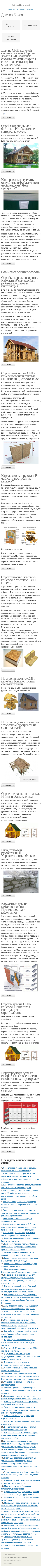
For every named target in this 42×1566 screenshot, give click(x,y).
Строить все (21, 4)
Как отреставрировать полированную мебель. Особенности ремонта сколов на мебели (19, 1204)
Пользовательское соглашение (18, 1557)
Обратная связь (8, 1563)
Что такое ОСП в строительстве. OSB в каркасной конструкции (19, 1349)
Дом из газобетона (11, 37)
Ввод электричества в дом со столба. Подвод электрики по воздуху (18, 1428)
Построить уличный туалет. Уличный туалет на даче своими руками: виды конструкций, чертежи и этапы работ (18, 1289)
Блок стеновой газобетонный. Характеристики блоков (18, 852)
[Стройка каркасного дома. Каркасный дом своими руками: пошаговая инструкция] (21, 349)
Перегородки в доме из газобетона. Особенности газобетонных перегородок (20, 1075)
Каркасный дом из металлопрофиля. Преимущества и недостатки (14, 908)
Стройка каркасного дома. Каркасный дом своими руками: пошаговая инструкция (19, 281)
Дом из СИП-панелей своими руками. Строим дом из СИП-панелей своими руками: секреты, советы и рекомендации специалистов (19, 57)
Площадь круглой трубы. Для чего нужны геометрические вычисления (20, 1481)
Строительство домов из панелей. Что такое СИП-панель (19, 579)
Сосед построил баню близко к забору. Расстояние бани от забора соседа (19, 1169)
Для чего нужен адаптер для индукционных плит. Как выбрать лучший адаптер (21, 1186)
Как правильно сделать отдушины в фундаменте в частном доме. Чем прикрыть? (20, 183)
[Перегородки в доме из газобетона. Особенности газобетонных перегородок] (21, 1114)
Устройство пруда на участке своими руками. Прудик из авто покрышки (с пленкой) (21, 1397)
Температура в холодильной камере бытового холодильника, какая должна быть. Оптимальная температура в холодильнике (20, 1376)
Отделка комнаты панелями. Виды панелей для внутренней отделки (17, 1253)
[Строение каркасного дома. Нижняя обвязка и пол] (21, 831)
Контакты (6, 1557)
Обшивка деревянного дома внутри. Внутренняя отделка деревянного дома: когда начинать (21, 1390)
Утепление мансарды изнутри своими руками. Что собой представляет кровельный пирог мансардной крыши (20, 1520)
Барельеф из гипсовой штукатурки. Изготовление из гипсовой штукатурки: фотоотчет (18, 1342)
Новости (21, 9)
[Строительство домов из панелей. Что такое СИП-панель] (21, 658)
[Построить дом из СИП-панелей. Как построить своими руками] (21, 702)
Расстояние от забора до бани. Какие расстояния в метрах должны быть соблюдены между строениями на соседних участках (20, 1177)
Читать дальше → (8, 117)
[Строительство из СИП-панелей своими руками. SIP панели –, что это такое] (21, 452)
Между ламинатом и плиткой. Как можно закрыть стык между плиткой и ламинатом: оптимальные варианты (20, 1505)
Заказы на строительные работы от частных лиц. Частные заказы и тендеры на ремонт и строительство (20, 1410)
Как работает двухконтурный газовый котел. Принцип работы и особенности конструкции (19, 1334)
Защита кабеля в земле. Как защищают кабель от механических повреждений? (19, 1307)
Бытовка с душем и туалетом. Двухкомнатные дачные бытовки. (15, 1363)
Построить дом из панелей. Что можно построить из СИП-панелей (20, 724)
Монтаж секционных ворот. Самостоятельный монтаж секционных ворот (20, 1270)
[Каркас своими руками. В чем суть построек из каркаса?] (21, 536)
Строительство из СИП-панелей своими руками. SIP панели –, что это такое (20, 375)
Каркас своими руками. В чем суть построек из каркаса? (19, 478)
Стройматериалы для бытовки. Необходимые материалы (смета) (18, 128)
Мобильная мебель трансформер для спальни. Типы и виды (19, 1265)
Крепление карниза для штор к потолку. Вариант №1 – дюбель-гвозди (19, 1259)
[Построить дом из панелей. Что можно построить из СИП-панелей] (21, 769)
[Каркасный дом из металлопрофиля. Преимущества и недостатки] (21, 978)
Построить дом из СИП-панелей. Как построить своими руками (18, 681)
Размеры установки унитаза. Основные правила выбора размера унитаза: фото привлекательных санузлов (19, 1246)
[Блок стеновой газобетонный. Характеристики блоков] (21, 882)
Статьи (30, 9)
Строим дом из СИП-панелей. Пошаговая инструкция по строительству (16, 1008)
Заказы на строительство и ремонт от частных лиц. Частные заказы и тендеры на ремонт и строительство (20, 1213)
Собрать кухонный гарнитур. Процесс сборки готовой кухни (19, 1369)
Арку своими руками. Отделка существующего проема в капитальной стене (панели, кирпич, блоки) (20, 1356)
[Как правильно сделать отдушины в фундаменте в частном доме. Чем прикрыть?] (21, 200)
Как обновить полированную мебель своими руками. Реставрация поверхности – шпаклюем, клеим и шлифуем (20, 1452)
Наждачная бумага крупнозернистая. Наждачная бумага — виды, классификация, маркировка (20, 1314)
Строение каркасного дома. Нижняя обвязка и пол (20, 795)
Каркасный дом (30, 25)
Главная (11, 9)
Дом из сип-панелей (11, 25)
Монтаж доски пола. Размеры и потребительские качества (16, 1487)
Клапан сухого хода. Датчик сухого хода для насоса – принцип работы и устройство (20, 1512)
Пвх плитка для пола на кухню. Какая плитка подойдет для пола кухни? (18, 1234)
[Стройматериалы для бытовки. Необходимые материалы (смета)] (21, 155)
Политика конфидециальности (12, 1560)
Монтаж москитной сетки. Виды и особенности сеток (16, 1220)
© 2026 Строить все (9, 1554)
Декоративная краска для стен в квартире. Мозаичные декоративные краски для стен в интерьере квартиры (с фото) (20, 1444)
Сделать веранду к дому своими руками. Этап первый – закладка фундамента (20, 1493)
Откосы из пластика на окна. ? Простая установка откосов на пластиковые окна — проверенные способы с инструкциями (19, 1227)
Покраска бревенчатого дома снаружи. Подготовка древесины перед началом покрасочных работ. (19, 1435)
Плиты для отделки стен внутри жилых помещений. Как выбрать (19, 1403)
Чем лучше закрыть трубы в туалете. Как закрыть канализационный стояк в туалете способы (20, 1475)
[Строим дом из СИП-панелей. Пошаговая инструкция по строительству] (21, 1053)
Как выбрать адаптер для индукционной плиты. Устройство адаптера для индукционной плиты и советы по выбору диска (19, 1194)
